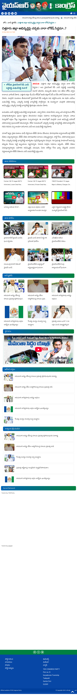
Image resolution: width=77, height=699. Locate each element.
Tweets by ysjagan (7, 546)
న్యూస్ (45, 665)
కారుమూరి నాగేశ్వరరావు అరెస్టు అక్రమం (27, 397)
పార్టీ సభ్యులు (9, 668)
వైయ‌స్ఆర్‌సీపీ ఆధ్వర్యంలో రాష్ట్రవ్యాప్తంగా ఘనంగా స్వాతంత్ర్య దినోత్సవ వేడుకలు (37, 268)
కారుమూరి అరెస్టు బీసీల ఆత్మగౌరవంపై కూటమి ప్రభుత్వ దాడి (37, 299)
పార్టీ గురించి (9, 659)
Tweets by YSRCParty (8, 493)
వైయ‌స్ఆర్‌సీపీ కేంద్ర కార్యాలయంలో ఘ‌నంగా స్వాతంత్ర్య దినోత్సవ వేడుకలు (61, 268)
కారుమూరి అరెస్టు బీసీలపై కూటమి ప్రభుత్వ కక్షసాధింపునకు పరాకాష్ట (29, 18)
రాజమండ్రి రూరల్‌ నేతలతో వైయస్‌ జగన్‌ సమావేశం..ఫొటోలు (12, 268)
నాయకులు (8, 662)
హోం (4, 22)
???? (71, 13)
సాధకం (7, 665)
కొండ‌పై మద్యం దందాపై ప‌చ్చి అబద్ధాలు (27, 419)
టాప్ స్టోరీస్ (12, 22)
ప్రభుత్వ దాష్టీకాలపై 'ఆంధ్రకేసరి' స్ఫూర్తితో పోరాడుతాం (32, 467)
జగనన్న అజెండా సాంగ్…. (12, 207)
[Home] (38, 6)
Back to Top (72, 691)
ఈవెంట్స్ (46, 659)
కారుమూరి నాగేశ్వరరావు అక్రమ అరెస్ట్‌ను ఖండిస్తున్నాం (32, 408)
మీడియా (46, 662)
